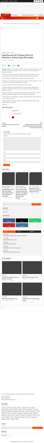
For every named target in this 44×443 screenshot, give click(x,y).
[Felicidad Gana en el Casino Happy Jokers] (32, 289)
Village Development (5, 419)
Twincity (8, 187)
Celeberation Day (25, 407)
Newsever (26, 441)
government (33, 411)
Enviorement (22, 411)
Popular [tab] (19, 231)
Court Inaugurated (5, 409)
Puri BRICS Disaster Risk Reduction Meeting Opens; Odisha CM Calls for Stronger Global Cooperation (8, 193)
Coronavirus (4, 52)
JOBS (9, 413)
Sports (34, 415)
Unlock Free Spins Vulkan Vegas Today (11, 252)
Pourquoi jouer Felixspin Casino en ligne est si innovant (15, 235)
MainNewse (26, 413)
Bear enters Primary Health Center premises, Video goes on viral (35, 189)
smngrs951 (11, 280)
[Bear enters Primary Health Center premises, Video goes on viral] (35, 178)
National (8, 52)
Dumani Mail (5, 60)
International (8, 186)
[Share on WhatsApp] (14, 66)
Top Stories (12, 52)
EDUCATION (3, 186)
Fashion (27, 411)
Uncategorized (5, 246)
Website (5, 160)
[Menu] (5, 18)
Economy (36, 409)
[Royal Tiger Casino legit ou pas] (12, 289)
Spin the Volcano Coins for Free (25, 15)
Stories (3, 417)
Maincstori (20, 413)
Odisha (8, 415)
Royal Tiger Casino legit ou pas (9, 243)
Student (7, 417)
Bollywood (9, 407)
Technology (21, 187)
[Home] (2, 18)
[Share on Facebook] (4, 66)
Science (17, 415)
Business (14, 407)
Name (4, 152)
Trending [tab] (32, 231)
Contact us (11, 1)
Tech (12, 417)
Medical (31, 413)
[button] (5, 18)
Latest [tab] (5, 231)
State (30, 186)
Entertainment (15, 411)
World (17, 419)
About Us (15, 1)
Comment (5, 135)
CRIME (16, 409)
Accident (3, 407)
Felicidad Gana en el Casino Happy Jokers (12, 247)
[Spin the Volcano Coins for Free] (32, 267)
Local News (14, 413)
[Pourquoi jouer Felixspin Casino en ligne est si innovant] (12, 267)
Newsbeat (4, 415)
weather (12, 419)
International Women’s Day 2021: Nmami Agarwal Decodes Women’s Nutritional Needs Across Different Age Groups (32, 125)
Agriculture (18, 186)
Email (4, 156)
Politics (12, 186)
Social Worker (29, 415)
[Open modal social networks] (18, 66)
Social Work (23, 415)
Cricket (11, 409)
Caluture (19, 407)
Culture (20, 409)
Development (30, 409)
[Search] (35, 18)
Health (38, 411)
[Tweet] (10, 66)
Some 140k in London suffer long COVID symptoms (10, 124)
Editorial (3, 411)
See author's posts (17, 113)
